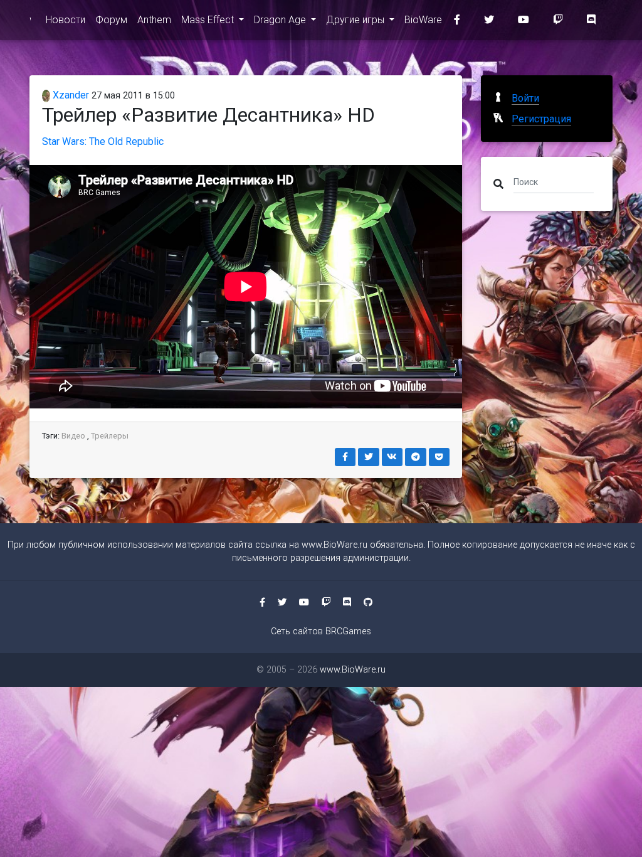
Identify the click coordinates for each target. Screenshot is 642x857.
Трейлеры (110, 435)
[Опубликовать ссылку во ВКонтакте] (392, 457)
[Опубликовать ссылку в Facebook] (345, 457)
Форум (111, 20)
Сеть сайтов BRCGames (321, 631)
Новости (65, 20)
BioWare (423, 20)
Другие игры (356, 20)
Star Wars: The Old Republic (103, 141)
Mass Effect (208, 20)
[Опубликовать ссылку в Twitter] (368, 457)
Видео (73, 435)
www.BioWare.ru (334, 545)
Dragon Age (281, 20)
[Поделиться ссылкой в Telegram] (415, 457)
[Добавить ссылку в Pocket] (439, 457)
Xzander (69, 95)
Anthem (154, 20)
